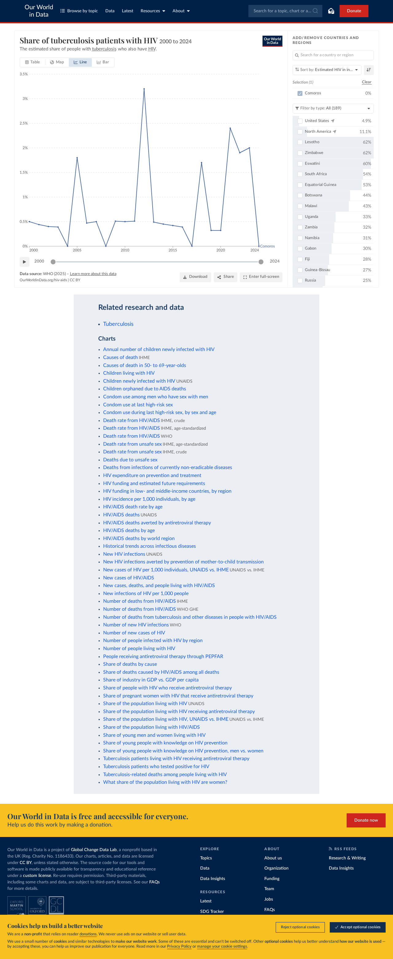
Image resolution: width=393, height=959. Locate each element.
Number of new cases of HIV (134, 632)
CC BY (75, 280)
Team (269, 889)
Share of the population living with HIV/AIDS (151, 727)
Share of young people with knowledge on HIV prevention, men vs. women (183, 750)
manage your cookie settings (222, 947)
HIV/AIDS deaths (121, 514)
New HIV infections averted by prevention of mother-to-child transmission (183, 561)
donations (88, 934)
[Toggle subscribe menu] (331, 11)
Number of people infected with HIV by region (153, 640)
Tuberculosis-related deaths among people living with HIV (165, 774)
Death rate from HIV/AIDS (131, 420)
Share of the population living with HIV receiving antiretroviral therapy (179, 711)
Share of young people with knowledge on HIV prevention (165, 742)
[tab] (32, 62)
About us (273, 858)
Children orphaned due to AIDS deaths (144, 388)
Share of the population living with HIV (145, 703)
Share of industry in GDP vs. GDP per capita (151, 679)
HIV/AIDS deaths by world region (139, 538)
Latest (127, 11)
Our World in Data (39, 11)
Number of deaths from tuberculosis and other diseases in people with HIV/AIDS (190, 617)
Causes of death (120, 357)
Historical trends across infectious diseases (149, 546)
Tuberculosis (118, 324)
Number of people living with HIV (139, 648)
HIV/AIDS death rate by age (132, 506)
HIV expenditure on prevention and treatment (152, 475)
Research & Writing (347, 858)
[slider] (53, 262)
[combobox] (285, 11)
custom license (37, 876)
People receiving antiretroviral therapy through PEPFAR (163, 656)
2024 (275, 261)
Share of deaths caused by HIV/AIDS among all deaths (161, 672)
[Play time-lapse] (24, 262)
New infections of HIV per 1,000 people (146, 593)
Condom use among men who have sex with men (155, 396)
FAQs (154, 882)
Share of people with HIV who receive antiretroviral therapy (167, 687)
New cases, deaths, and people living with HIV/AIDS (159, 585)
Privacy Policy (179, 947)
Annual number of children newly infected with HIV (159, 349)
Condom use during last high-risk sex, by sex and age (159, 412)
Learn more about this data (93, 274)
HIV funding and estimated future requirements (154, 483)
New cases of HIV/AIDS (128, 577)
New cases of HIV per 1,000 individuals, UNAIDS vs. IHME (166, 569)
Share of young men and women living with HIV (154, 735)
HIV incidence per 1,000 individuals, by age (149, 499)
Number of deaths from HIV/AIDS (139, 601)
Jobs (268, 899)
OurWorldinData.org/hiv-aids (43, 280)
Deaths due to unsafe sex (130, 459)
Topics (206, 858)
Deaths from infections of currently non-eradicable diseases (167, 467)
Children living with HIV (129, 373)
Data (110, 11)
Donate (354, 11)
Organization (276, 868)
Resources (150, 11)
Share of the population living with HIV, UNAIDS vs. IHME (165, 719)
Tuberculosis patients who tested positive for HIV (156, 766)
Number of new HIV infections (136, 624)
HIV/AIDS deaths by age (129, 530)
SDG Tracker (212, 912)
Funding (271, 879)
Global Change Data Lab (94, 850)
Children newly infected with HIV (139, 381)
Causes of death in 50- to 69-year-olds (144, 365)
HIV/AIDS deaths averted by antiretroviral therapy (157, 522)
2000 (39, 261)
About (179, 11)
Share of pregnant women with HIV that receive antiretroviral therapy (178, 695)
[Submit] (315, 11)
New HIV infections (124, 554)
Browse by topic (82, 11)
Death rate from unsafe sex (132, 444)
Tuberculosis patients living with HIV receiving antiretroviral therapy (176, 758)
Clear (367, 82)
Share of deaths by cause (130, 664)
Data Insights (212, 879)
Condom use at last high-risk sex (138, 404)
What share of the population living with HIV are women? (165, 782)
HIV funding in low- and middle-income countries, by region (167, 491)
